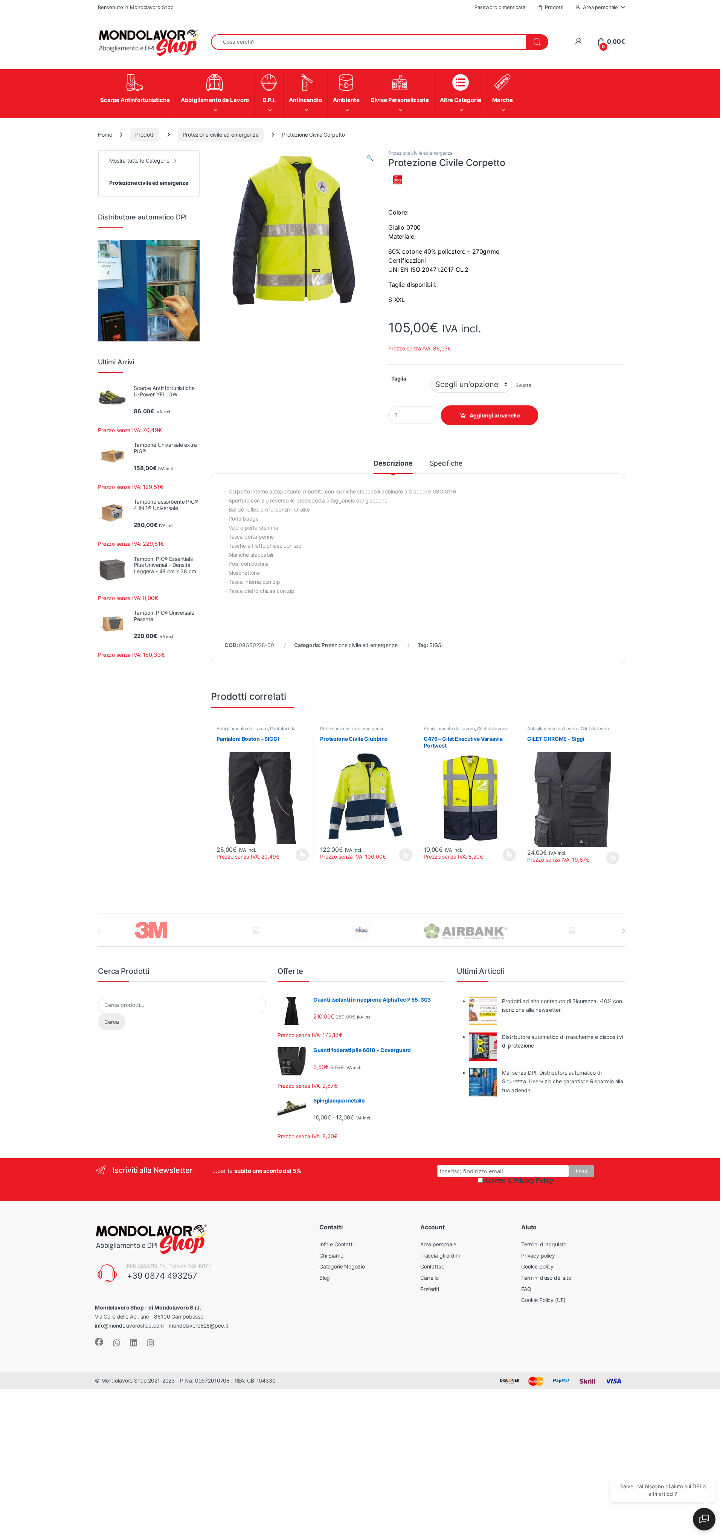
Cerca (111, 1022)
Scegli (301, 854)
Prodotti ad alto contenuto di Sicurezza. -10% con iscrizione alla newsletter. (562, 1005)
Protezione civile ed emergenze (221, 134)
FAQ (526, 1289)
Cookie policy (537, 1266)
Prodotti (554, 7)
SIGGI (436, 645)
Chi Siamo (331, 1255)
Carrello (429, 1278)
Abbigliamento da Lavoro (242, 728)
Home (105, 134)
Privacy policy (538, 1255)
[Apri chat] (704, 1519)
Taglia (398, 378)
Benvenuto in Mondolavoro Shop (136, 7)
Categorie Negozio (342, 1266)
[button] (370, 158)
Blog (324, 1278)
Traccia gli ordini (439, 1255)
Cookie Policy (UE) (543, 1300)
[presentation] (623, 930)
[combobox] (368, 42)
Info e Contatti (336, 1244)
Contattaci (432, 1266)
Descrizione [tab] (393, 463)
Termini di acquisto (543, 1244)
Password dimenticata (499, 7)
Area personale (600, 7)
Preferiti (429, 1289)
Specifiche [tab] (446, 463)
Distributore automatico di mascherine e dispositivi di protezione (562, 1041)
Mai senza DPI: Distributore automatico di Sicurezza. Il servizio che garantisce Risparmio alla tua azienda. (562, 1081)
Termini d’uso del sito (546, 1278)
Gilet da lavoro (492, 728)
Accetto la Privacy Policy (519, 1180)
